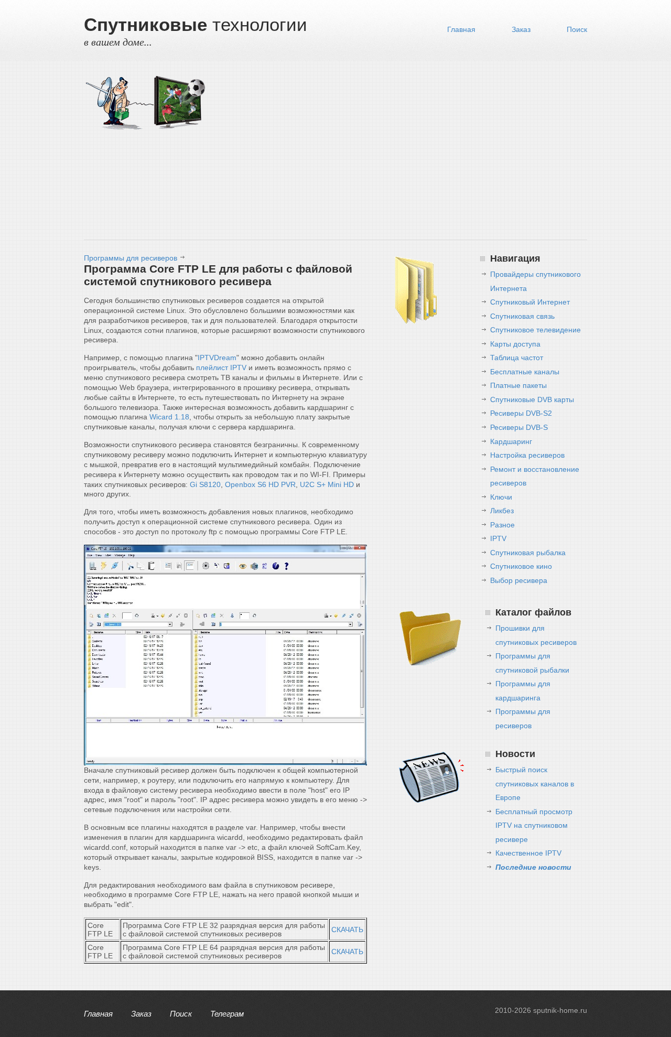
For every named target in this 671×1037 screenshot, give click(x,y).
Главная (461, 29)
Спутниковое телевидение (535, 330)
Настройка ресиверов (527, 455)
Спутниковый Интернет (530, 302)
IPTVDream (217, 357)
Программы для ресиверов (130, 258)
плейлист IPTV (221, 367)
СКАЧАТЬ (347, 929)
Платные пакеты (518, 385)
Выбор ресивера (518, 580)
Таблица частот (516, 357)
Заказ (521, 29)
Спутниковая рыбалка (528, 552)
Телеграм (227, 1013)
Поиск (577, 29)
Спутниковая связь (522, 316)
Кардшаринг (511, 441)
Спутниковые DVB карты (532, 399)
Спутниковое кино (521, 566)
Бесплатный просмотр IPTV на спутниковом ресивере (533, 825)
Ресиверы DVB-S (519, 427)
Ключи (501, 497)
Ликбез (502, 510)
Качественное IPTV (528, 853)
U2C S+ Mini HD (327, 484)
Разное (502, 525)
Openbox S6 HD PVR (260, 484)
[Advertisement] (398, 153)
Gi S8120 (205, 484)
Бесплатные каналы (524, 372)
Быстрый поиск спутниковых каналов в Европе (534, 783)
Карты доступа (515, 344)
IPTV (498, 538)
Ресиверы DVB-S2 (521, 413)
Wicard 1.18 (169, 417)
